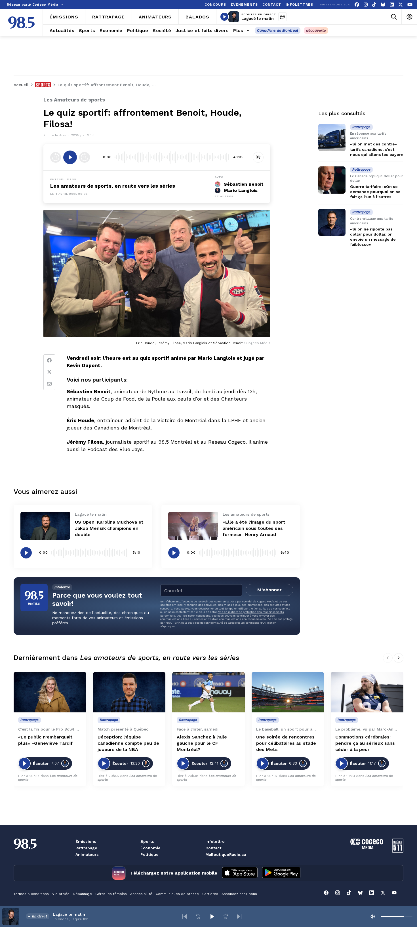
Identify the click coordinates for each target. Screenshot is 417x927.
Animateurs (87, 854)
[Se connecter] (409, 17)
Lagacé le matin (257, 18)
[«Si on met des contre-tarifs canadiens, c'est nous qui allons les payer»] (332, 137)
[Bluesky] (383, 4)
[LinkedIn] (392, 4)
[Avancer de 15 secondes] (84, 157)
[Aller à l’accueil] (21, 22)
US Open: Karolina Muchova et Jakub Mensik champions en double (109, 528)
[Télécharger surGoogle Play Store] (281, 873)
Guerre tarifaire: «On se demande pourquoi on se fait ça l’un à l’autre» (375, 191)
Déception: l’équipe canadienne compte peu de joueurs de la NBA (128, 743)
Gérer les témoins (111, 894)
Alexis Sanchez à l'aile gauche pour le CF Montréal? (202, 743)
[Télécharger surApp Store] (240, 873)
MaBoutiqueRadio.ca (225, 854)
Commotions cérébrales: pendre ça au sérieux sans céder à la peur (365, 743)
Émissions (85, 841)
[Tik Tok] (374, 4)
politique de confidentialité (205, 622)
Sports (147, 841)
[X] (400, 4)
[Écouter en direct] (224, 16)
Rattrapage (86, 848)
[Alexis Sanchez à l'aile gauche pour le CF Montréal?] (208, 692)
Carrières (210, 894)
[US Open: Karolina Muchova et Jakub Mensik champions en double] (45, 526)
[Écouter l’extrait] (70, 157)
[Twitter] (49, 372)
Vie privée (61, 894)
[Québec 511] (397, 851)
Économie (150, 848)
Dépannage (82, 894)
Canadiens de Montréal (277, 30)
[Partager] (258, 157)
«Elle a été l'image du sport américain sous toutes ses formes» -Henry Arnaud (254, 528)
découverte (316, 30)
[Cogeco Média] (366, 847)
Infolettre (215, 841)
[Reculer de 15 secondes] (55, 157)
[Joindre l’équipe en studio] (282, 16)
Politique (149, 854)
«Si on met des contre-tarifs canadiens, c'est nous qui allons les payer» (376, 149)
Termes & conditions (31, 894)
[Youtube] (409, 4)
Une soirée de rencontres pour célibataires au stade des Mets (286, 743)
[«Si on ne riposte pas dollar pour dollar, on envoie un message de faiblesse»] (332, 222)
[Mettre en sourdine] (372, 916)
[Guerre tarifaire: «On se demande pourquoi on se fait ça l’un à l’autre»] (332, 180)
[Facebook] (357, 4)
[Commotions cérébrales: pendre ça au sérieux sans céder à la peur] (367, 692)
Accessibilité (141, 894)
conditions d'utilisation (261, 622)
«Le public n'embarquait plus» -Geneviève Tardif (45, 740)
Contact (213, 848)
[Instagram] (366, 4)
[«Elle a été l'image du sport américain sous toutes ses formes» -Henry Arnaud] (193, 526)
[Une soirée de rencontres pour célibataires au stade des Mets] (288, 692)
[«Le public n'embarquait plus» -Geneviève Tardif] (50, 692)
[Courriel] (49, 384)
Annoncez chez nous (239, 894)
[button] (184, 916)
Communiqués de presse (177, 894)
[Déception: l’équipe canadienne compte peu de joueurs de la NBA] (129, 692)
